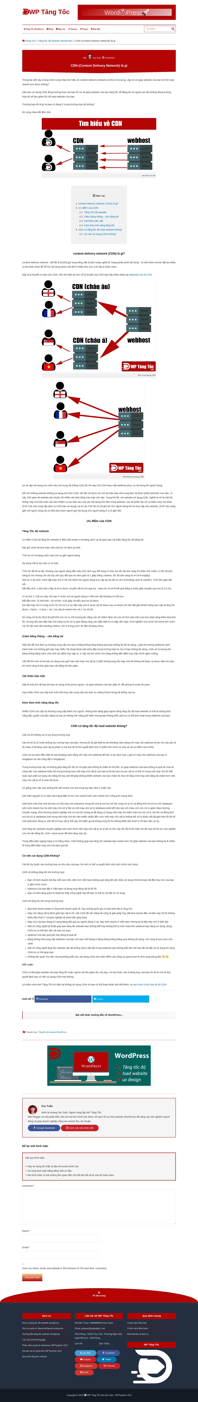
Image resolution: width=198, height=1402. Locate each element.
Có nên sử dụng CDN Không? (97, 234)
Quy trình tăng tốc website (34, 1356)
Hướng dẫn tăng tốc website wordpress (41, 1334)
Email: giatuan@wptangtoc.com (90, 1328)
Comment (28, 1186)
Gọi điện (86, 1353)
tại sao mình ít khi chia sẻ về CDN (148, 984)
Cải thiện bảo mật (91, 221)
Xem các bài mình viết (81, 1128)
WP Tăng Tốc (49, 11)
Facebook (109, 1353)
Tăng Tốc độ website (93, 212)
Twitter (107, 1359)
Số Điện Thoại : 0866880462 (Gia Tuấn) (94, 1323)
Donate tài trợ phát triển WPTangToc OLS (42, 1351)
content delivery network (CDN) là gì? (97, 203)
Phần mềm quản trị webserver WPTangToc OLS (45, 1345)
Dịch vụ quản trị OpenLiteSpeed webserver (42, 1328)
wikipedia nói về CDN (140, 274)
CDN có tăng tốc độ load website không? (99, 229)
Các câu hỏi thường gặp (34, 1340)
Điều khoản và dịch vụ (138, 1334)
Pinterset (110, 1366)
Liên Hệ (78, 1343)
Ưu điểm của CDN (87, 208)
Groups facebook (45, 1128)
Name (26, 1231)
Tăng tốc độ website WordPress (52, 1032)
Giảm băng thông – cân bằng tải (99, 216)
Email (26, 1247)
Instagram (87, 1366)
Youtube (86, 1359)
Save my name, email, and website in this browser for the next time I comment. (64, 1268)
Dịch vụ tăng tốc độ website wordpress (40, 1323)
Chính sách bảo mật (136, 1323)
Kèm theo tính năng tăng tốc (96, 225)
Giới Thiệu (104, 1343)
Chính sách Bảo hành (137, 1328)
